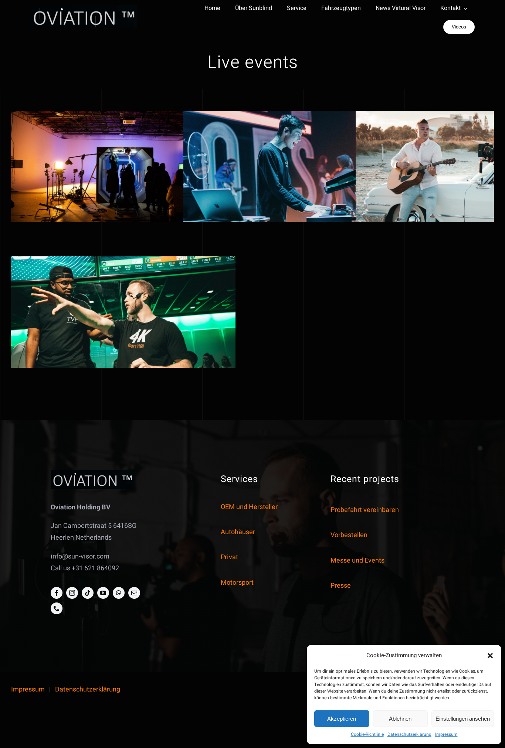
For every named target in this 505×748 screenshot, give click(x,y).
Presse (341, 586)
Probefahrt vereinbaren (365, 510)
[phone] (56, 608)
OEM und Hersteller (249, 507)
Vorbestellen (349, 535)
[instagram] (72, 593)
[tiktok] (88, 593)
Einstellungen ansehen (462, 718)
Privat (229, 557)
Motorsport (237, 583)
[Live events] (123, 170)
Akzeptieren (341, 718)
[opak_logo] (83, 8)
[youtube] (103, 593)
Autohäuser (238, 532)
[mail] (134, 593)
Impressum (446, 734)
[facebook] (56, 593)
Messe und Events (357, 561)
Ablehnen (400, 718)
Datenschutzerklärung (409, 734)
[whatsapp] (119, 593)
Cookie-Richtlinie (367, 734)
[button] (490, 655)
